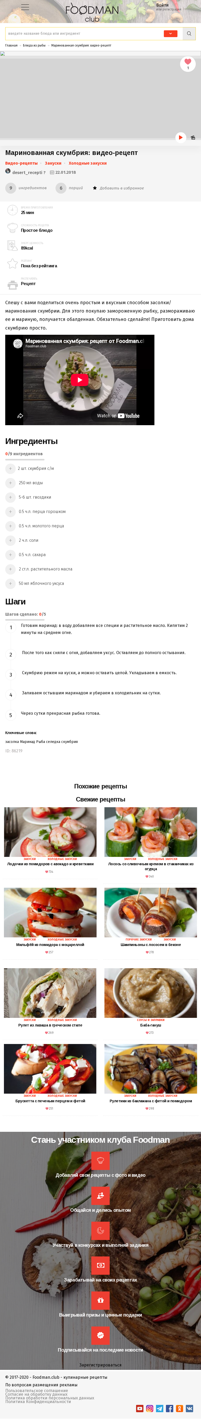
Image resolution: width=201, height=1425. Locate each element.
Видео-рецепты (21, 163)
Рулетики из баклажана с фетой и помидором (151, 1101)
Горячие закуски (139, 939)
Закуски (53, 163)
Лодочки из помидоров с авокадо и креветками (50, 864)
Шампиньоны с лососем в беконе (151, 945)
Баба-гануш (150, 1025)
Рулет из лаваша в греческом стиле (50, 1025)
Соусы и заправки (151, 1020)
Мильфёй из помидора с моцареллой (50, 945)
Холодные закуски (88, 163)
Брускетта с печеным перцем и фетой (50, 1101)
